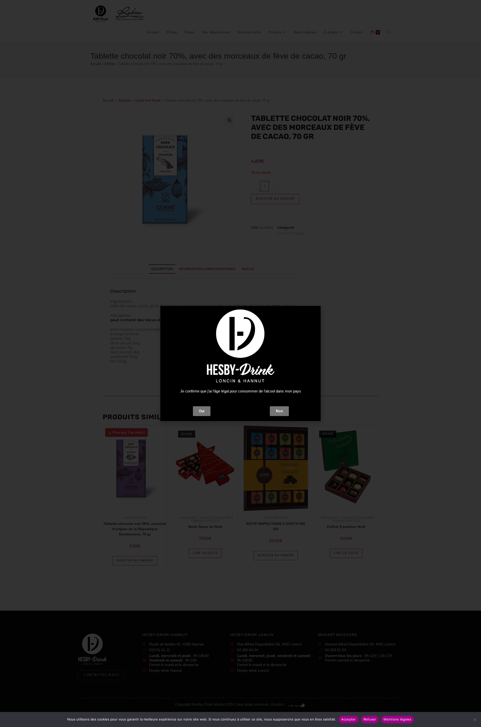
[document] (240, 363)
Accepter (348, 719)
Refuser (370, 719)
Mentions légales (397, 719)
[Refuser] (474, 719)
